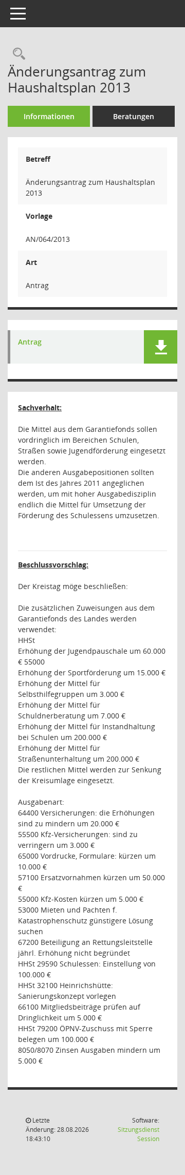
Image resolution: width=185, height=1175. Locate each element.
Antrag (30, 342)
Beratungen (133, 116)
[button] (160, 347)
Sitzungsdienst (138, 1134)
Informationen (49, 116)
